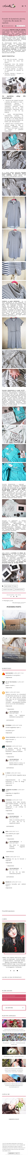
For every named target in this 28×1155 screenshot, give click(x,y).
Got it (17, 1153)
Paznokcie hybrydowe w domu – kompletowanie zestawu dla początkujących (14, 1085)
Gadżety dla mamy (8, 589)
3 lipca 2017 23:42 (16, 773)
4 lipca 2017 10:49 (17, 800)
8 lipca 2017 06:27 (15, 842)
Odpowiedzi (10, 709)
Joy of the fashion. (11, 682)
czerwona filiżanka (11, 789)
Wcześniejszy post (18, 602)
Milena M (8, 882)
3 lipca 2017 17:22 (19, 673)
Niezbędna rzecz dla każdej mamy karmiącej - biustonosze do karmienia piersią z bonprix (14, 65)
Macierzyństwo (19, 589)
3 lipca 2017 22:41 (17, 746)
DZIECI (15, 586)
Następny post (8, 600)
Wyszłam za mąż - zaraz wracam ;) (14, 1056)
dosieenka (8, 725)
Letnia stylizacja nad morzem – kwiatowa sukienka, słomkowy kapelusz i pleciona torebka (14, 1070)
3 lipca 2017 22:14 (21, 737)
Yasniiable (9, 800)
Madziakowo (9, 673)
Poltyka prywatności (9, 996)
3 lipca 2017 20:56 (17, 725)
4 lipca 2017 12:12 (14, 831)
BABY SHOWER (8, 586)
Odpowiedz (9, 677)
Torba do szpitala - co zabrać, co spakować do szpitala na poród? (14, 70)
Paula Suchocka (10, 737)
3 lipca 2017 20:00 (14, 692)
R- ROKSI (8, 773)
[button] (20, 3)
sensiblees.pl (9, 730)
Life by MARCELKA (14, 711)
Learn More (11, 1153)
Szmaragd (8, 746)
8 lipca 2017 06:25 (15, 712)
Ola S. (7, 692)
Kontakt (5, 999)
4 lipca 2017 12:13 (15, 856)
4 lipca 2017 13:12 (16, 882)
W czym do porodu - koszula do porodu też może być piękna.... (14, 61)
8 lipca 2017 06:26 (15, 817)
